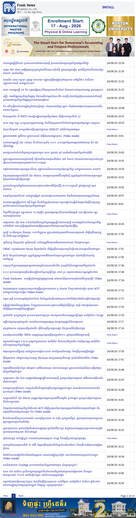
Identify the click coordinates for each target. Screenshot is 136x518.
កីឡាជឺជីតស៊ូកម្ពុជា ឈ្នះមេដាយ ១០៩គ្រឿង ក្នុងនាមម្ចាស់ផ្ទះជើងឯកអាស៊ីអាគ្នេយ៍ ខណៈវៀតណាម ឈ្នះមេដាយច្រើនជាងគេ (50, 214)
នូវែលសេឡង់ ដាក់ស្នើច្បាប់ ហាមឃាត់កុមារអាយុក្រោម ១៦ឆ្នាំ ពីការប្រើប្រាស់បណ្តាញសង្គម (44, 438)
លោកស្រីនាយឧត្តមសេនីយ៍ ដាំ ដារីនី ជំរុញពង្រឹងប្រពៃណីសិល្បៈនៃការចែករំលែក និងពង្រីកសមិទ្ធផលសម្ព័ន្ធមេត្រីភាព (52, 446)
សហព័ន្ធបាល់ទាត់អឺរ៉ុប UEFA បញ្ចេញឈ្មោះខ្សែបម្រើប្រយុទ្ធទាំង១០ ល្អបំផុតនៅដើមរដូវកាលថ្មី (46, 335)
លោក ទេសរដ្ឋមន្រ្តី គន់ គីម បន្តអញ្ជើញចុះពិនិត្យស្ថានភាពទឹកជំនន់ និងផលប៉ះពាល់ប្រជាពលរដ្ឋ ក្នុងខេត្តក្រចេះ (53, 90)
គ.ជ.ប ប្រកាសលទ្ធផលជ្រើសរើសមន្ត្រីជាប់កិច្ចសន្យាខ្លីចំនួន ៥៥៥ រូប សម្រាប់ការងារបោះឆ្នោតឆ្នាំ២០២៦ (50, 272)
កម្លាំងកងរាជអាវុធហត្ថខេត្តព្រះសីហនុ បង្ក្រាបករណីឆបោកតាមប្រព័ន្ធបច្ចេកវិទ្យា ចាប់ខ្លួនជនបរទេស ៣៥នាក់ (52, 169)
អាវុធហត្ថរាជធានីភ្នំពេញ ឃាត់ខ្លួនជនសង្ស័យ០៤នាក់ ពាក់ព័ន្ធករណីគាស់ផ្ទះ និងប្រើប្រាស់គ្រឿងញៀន (48, 352)
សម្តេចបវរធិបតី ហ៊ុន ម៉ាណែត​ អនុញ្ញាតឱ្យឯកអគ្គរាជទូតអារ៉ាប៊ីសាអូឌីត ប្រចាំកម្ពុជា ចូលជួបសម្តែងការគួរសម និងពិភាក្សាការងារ (52, 400)
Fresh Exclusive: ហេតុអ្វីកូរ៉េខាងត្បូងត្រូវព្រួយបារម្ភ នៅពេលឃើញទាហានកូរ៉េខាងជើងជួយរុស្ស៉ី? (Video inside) (52, 280)
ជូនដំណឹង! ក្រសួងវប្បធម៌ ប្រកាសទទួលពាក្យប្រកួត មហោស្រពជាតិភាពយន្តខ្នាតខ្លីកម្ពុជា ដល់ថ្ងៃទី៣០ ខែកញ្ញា (53, 315)
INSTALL (108, 7)
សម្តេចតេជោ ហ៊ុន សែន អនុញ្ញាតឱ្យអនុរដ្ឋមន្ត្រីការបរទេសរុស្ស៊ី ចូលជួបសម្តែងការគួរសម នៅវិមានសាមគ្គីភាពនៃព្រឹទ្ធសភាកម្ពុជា (53, 380)
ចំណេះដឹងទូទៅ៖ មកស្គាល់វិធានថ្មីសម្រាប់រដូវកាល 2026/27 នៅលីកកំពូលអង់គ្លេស (41, 130)
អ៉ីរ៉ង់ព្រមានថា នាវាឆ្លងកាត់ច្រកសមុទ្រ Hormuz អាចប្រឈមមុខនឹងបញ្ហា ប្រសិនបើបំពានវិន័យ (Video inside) (50, 360)
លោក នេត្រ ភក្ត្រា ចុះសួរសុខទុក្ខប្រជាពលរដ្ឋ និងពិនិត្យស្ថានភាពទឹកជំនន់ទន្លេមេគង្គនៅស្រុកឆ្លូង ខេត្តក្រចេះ (51, 123)
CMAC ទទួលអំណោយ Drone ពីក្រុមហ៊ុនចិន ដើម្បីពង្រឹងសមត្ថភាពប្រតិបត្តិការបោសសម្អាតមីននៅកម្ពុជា (51, 249)
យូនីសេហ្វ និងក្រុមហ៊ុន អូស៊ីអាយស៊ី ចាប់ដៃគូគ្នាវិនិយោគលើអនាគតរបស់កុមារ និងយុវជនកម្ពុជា (46, 243)
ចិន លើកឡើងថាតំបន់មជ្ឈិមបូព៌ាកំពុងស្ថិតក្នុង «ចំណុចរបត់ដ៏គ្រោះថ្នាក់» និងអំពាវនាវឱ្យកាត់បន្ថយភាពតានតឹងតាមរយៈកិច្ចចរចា (52, 108)
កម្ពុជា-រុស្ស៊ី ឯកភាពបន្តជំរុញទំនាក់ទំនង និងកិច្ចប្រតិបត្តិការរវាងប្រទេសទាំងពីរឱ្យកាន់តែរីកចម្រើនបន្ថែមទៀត (51, 299)
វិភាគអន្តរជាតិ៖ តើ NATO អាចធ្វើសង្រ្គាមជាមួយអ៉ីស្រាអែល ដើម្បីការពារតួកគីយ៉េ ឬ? (42, 116)
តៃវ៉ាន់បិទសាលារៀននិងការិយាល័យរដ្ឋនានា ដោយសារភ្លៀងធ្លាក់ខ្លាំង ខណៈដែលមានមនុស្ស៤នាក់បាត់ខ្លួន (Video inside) (50, 457)
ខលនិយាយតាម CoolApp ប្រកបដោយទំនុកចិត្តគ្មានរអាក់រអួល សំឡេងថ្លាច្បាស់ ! (40, 465)
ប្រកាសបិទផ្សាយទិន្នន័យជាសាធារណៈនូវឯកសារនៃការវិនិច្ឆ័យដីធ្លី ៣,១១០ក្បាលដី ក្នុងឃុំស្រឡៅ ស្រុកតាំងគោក (49, 187)
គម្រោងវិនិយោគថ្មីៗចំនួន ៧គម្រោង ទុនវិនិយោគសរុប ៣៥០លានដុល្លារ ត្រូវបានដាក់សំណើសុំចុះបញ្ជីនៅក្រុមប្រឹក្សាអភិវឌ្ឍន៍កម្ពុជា (52, 370)
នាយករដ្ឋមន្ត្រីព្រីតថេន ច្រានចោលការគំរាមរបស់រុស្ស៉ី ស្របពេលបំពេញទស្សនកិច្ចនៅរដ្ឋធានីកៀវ (46, 63)
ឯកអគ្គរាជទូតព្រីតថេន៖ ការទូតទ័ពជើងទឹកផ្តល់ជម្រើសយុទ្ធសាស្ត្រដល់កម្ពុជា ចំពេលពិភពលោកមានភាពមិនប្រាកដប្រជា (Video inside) (51, 390)
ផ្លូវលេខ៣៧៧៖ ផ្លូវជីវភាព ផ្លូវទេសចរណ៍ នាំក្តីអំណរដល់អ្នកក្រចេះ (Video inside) (41, 136)
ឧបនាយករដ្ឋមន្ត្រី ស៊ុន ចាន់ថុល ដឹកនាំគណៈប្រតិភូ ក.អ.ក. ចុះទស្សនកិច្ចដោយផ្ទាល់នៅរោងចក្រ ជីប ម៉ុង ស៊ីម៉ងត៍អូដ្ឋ (50, 144)
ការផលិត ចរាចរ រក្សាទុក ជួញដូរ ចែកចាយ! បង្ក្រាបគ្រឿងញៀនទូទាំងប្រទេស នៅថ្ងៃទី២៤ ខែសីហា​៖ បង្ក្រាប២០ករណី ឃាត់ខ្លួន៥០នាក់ (48, 81)
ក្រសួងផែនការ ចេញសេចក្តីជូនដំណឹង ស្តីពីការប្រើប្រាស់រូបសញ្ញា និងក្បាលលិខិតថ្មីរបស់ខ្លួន (44, 328)
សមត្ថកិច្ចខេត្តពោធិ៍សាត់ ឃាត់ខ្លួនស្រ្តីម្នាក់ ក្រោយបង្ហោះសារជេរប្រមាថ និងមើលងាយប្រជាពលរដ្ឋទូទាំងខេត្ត (51, 196)
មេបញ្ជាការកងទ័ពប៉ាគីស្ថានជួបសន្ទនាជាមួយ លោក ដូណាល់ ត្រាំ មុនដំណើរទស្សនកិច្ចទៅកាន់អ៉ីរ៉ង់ (47, 153)
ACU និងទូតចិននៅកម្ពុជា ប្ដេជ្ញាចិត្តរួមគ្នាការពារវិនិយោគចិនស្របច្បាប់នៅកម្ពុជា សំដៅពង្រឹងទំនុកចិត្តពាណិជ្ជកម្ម (49, 257)
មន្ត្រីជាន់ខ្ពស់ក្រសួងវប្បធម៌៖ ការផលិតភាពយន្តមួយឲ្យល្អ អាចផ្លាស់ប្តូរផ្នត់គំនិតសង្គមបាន (43, 322)
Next (21, 495)
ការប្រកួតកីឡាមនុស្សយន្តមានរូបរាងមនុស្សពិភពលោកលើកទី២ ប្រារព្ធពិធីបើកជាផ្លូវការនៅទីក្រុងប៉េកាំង (49, 266)
